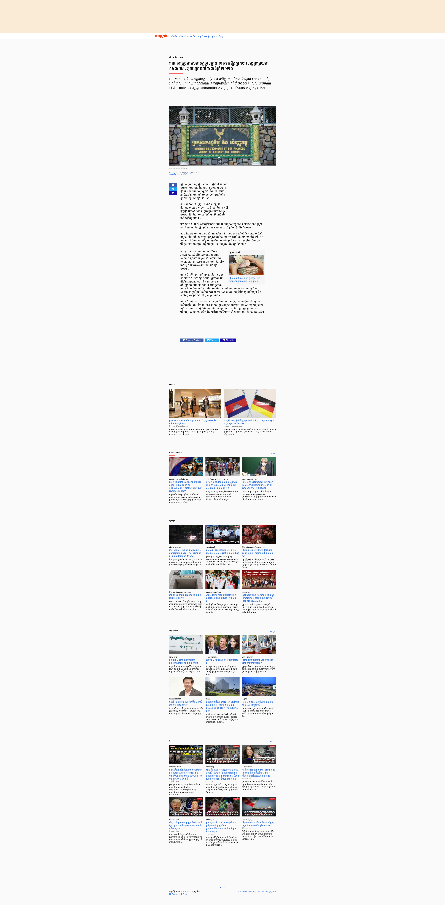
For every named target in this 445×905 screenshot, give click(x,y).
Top (224, 887)
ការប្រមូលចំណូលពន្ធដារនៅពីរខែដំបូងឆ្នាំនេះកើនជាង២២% (185, 596)
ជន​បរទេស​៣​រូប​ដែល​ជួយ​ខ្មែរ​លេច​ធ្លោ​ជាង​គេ (221, 661)
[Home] (162, 36)
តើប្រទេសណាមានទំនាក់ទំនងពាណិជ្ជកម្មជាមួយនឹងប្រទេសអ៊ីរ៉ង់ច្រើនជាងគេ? (258, 824)
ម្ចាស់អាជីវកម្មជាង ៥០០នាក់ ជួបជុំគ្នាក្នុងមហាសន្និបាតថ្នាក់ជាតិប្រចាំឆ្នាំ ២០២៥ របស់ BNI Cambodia (258, 598)
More (273, 454)
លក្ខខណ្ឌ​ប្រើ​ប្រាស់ (270, 891)
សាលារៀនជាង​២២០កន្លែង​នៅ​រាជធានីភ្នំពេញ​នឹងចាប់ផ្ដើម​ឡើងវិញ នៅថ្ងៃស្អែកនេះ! (221, 598)
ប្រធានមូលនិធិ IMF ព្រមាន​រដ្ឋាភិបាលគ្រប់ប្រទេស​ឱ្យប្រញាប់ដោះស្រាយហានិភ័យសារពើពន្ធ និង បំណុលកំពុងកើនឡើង (220, 827)
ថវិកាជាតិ (188, 174)
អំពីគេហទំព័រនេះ (242, 891)
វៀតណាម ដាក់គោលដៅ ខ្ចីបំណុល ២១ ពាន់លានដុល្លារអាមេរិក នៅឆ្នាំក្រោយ (244, 279)
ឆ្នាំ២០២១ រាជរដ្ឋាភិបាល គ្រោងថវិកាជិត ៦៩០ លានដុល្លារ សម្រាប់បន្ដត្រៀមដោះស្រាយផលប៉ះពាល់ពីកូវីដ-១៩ (221, 485)
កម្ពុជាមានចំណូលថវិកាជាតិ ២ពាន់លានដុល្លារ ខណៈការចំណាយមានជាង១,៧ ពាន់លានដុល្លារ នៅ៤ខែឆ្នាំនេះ (257, 485)
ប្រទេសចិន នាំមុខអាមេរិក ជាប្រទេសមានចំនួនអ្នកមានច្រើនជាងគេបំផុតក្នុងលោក (192, 422)
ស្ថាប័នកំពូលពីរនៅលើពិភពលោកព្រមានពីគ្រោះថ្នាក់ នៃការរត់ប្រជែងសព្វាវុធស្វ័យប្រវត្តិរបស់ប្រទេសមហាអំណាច (258, 773)
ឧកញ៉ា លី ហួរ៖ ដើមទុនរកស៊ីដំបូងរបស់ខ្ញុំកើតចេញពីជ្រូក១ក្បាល (185, 703)
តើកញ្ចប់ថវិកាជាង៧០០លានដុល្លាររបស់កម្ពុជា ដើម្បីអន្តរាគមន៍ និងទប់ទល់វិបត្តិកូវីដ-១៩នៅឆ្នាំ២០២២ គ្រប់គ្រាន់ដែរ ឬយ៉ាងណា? (185, 486)
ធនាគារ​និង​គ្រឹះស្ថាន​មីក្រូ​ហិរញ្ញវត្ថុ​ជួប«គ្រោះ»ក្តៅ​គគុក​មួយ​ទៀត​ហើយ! (183, 661)
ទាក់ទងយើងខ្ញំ (252, 891)
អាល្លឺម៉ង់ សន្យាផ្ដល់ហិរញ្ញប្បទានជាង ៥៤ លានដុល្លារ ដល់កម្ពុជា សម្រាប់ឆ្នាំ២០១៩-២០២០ (249, 422)
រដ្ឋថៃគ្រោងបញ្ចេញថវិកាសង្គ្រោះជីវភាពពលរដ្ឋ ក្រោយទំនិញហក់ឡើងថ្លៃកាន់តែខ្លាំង (257, 553)
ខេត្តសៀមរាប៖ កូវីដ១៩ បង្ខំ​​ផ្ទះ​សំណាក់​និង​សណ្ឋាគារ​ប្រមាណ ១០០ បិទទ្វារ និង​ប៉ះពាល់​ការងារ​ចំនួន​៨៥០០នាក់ (185, 553)
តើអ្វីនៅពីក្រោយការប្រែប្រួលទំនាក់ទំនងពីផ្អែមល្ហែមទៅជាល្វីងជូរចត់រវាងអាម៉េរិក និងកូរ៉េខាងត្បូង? (185, 826)
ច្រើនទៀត (272, 632)
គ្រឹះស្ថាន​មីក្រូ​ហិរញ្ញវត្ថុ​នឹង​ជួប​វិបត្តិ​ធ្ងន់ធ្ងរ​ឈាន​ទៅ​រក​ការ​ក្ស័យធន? (257, 661)
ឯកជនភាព (261, 891)
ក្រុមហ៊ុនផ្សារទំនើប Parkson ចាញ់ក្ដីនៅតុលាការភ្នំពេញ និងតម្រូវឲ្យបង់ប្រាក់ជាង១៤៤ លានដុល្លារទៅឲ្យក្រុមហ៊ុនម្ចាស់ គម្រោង (222, 706)
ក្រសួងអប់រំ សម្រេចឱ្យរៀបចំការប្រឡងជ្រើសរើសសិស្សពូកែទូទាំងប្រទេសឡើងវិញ (222, 551)
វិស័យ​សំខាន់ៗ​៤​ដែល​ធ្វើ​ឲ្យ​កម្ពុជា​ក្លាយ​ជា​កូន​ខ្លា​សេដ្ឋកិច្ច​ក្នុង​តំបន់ (257, 703)
